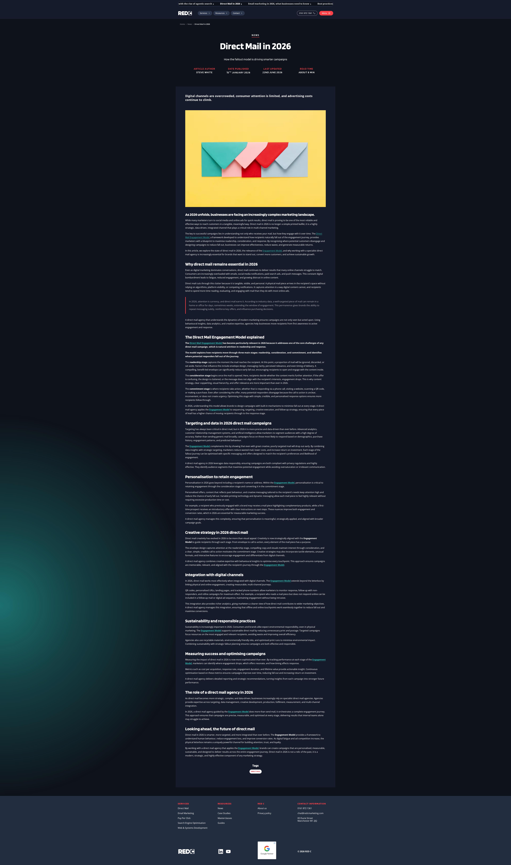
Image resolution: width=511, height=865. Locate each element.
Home (182, 24)
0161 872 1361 (305, 13)
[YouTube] (228, 851)
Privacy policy (264, 813)
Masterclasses (225, 818)
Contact (236, 13)
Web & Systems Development (192, 827)
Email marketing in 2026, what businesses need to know (277, 3)
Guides (221, 822)
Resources (220, 13)
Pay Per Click (184, 818)
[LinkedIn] (221, 851)
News (189, 24)
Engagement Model (272, 250)
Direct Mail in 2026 (229, 3)
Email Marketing (186, 813)
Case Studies (224, 813)
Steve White (204, 72)
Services (203, 13)
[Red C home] (185, 13)
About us (262, 808)
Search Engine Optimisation (192, 822)
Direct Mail (183, 808)
